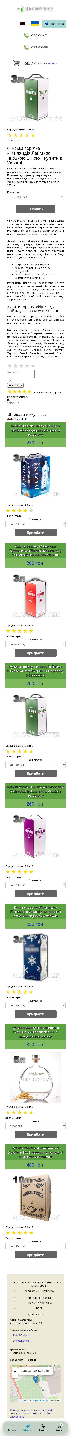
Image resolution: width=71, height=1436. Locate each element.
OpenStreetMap (40, 1400)
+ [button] (15, 1371)
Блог (39, 1308)
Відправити (15, 385)
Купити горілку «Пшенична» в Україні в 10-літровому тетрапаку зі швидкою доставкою (35, 1152)
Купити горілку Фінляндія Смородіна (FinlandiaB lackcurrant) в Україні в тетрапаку (35, 791)
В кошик (36, 209)
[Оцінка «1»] (9, 365)
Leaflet (24, 1400)
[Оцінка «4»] (27, 365)
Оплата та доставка (39, 1303)
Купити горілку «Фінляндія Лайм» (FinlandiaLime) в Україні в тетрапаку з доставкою (35, 671)
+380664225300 (39, 47)
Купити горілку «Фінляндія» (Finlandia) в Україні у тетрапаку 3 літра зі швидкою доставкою (35, 911)
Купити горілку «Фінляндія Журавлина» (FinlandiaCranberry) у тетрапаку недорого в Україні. (35, 550)
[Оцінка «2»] (15, 365)
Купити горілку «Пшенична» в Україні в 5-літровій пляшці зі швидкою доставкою (35, 1032)
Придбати (35, 532)
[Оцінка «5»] (33, 365)
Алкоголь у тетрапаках (39, 1290)
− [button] (15, 1376)
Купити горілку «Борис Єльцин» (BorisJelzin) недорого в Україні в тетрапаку (35, 430)
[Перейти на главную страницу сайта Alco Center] (35, 9)
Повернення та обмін (39, 1297)
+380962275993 (39, 35)
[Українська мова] (34, 24)
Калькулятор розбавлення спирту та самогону (39, 1284)
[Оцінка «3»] (21, 365)
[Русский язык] (22, 24)
